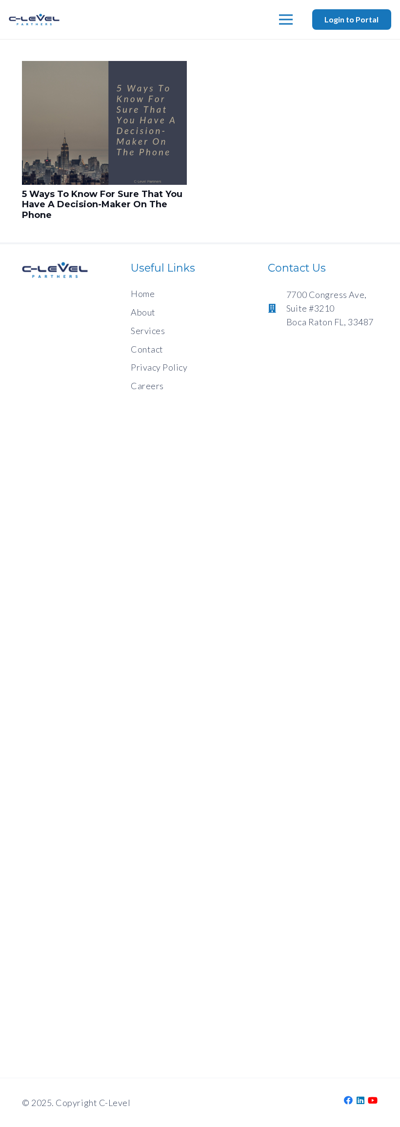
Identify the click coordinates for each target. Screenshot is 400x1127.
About (143, 312)
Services (148, 330)
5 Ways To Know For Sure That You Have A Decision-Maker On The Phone (102, 204)
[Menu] (286, 19)
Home (143, 293)
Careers (147, 385)
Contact (147, 349)
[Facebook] (348, 1100)
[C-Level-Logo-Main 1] (34, 20)
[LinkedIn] (361, 1100)
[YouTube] (373, 1100)
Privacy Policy (159, 367)
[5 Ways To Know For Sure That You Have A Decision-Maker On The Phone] (104, 67)
